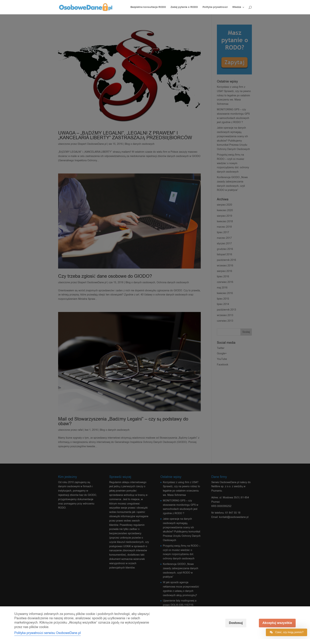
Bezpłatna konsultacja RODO (148, 7)
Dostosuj (236, 623)
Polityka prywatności (215, 7)
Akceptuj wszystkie (277, 623)
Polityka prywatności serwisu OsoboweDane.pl (47, 633)
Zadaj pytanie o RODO (184, 7)
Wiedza (236, 7)
